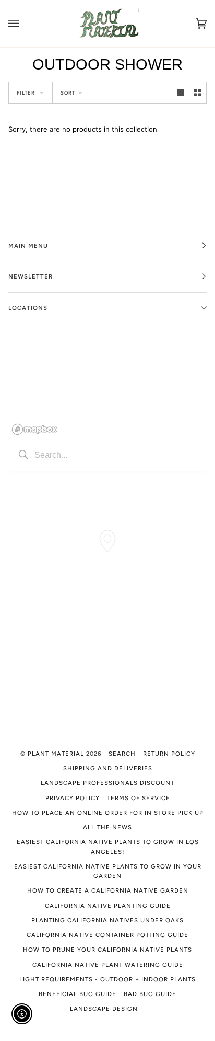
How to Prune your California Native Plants (107, 949)
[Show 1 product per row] (180, 92)
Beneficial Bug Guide (77, 994)
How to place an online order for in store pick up (108, 812)
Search (122, 753)
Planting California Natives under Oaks (107, 920)
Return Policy (169, 753)
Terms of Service (138, 798)
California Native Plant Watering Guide (107, 964)
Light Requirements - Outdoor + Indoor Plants (107, 979)
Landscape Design (104, 1008)
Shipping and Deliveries (107, 768)
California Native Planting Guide (108, 905)
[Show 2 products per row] (197, 92)
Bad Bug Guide (150, 994)
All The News (107, 827)
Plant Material (56, 753)
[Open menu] (24, 23)
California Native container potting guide (107, 935)
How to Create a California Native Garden (107, 890)
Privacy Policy (72, 798)
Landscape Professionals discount (107, 782)
